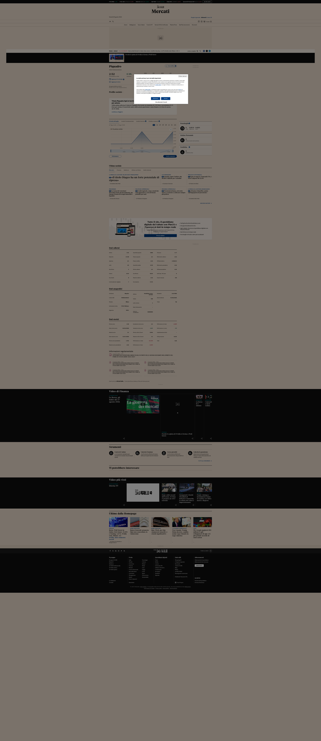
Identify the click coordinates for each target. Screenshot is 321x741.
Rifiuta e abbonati (182, 76)
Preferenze (155, 98)
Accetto (166, 98)
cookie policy (158, 84)
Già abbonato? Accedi (161, 102)
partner (180, 89)
